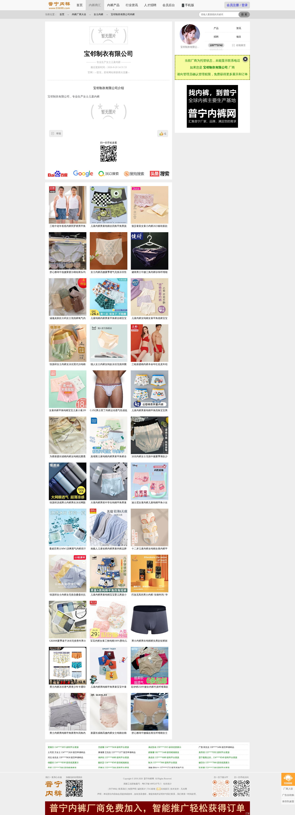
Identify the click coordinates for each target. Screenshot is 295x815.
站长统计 (167, 784)
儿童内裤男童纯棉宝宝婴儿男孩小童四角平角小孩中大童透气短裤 (109, 597)
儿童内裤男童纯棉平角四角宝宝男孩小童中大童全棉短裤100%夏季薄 (149, 413)
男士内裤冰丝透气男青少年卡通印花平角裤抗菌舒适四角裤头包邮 (68, 689)
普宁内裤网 (149, 778)
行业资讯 (132, 5)
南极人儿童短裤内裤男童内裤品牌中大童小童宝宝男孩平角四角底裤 (109, 551)
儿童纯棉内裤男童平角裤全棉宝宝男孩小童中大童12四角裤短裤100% (108, 321)
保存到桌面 (288, 801)
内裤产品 (113, 5)
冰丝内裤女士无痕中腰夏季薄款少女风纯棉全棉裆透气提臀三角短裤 (149, 459)
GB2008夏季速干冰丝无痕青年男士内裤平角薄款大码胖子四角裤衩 (67, 643)
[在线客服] (288, 779)
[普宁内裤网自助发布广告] (247, 813)
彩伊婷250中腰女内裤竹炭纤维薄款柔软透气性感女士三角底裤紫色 (149, 689)
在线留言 (241, 45)
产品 (216, 28)
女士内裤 (98, 14)
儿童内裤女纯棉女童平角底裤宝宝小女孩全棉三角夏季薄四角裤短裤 (149, 321)
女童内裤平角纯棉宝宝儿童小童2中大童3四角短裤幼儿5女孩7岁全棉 (67, 413)
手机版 (189, 5)
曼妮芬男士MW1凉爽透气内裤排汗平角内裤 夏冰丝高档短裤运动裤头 (67, 551)
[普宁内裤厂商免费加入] (147, 808)
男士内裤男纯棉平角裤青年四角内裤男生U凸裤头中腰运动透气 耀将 (68, 736)
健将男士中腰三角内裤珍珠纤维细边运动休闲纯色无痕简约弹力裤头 (149, 275)
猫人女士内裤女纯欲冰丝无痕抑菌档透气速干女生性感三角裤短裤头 (109, 367)
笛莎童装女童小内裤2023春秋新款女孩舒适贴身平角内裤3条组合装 (149, 229)
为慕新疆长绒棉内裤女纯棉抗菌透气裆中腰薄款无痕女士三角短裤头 (68, 459)
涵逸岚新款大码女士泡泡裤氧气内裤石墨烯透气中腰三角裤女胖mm (68, 321)
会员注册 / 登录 (237, 5)
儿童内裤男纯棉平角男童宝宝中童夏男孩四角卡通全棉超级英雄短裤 (109, 689)
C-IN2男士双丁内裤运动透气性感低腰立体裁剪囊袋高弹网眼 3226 (108, 413)
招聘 (216, 37)
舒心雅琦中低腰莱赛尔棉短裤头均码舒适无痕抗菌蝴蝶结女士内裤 (68, 275)
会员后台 (169, 5)
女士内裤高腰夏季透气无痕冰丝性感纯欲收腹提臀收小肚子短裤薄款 (109, 275)
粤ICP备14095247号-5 (151, 784)
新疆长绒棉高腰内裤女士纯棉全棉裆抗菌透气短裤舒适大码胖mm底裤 (108, 736)
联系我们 (122, 789)
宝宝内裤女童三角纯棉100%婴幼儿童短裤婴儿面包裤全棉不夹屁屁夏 (108, 643)
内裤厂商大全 (79, 14)
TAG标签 (151, 789)
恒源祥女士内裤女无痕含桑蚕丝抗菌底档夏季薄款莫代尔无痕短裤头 (68, 597)
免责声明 (132, 789)
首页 (79, 5)
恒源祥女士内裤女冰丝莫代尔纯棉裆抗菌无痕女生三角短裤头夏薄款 (68, 367)
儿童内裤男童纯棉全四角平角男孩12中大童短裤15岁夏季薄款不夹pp (109, 229)
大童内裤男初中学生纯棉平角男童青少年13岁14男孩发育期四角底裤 (109, 505)
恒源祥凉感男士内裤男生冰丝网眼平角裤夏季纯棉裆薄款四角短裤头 (68, 505)
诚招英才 (142, 789)
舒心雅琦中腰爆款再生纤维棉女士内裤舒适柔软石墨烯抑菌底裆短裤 (149, 736)
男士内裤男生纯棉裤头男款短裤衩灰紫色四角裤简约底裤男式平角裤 (149, 643)
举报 (58, 133)
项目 (238, 37)
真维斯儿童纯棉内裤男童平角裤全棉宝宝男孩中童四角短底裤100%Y (109, 459)
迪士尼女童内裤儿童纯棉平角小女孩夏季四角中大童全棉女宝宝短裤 (149, 505)
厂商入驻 (288, 789)
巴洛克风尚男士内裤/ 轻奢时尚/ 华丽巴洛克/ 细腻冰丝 (149, 597)
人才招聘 (150, 5)
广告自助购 (288, 795)
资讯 (238, 28)
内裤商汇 (95, 5)
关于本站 (113, 789)
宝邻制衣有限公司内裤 (123, 14)
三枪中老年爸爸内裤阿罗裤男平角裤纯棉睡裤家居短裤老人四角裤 (68, 229)
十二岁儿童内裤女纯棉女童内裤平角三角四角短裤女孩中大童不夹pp (149, 551)
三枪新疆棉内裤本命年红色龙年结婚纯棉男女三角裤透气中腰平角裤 (149, 367)
